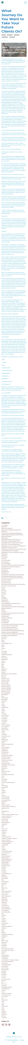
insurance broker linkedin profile (9, 814)
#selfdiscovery (5, 619)
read (2, 929)
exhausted (4, 766)
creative (3, 733)
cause (3, 704)
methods (3, 867)
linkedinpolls (4, 845)
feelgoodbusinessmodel (7, 774)
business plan (4, 683)
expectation (4, 768)
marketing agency (6, 856)
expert (3, 769)
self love (3, 947)
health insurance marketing (8, 806)
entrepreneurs (5, 761)
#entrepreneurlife (5, 581)
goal (2, 784)
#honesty (3, 590)
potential (3, 920)
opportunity (4, 899)
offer (2, 889)
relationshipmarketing (7, 934)
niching (3, 884)
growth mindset (5, 797)
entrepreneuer (5, 752)
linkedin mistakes (5, 840)
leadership (4, 824)
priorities (3, 921)
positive (3, 918)
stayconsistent (5, 969)
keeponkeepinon (5, 822)
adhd (2, 646)
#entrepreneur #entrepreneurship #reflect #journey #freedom (12, 578)
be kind (3, 661)
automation (4, 657)
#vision (3, 642)
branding (4, 34)
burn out (3, 675)
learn (2, 825)
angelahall (4, 653)
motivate (3, 870)
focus (2, 776)
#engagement (5, 571)
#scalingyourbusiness (6, 618)
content (3, 723)
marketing (4, 854)
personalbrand (5, 910)
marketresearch (5, 864)
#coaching (4, 555)
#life (2, 595)
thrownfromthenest (6, 993)
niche (2, 880)
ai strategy (4, 651)
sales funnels (4, 940)
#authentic (4, 526)
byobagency (9, 34)
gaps (2, 777)
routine (3, 937)
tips (2, 998)
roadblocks (4, 936)
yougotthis (4, 1017)
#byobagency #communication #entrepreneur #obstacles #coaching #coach (13, 546)
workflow (3, 1012)
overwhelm (4, 904)
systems (3, 980)
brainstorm (4, 669)
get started (4, 779)
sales (2, 939)
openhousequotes (6, 896)
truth (2, 1003)
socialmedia (4, 963)
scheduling (4, 945)
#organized (4, 600)
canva (3, 702)
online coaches (5, 892)
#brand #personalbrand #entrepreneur (11, 530)
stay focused (4, 968)
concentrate (4, 717)
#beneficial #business (7, 528)
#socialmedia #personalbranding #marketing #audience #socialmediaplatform (12, 631)
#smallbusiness (5, 621)
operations (4, 897)
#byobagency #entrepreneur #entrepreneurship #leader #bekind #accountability (13, 549)
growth (3, 795)
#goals (3, 589)
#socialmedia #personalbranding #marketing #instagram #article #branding (12, 634)
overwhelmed (5, 905)
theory (3, 992)
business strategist (6, 688)
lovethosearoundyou (6, 851)
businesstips (4, 694)
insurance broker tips (6, 816)
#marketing (4, 598)
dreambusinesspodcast (7, 744)
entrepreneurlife (5, 758)
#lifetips (3, 597)
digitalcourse (4, 739)
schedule (3, 944)
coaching (3, 713)
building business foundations (9, 673)
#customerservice (6, 568)
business (3, 677)
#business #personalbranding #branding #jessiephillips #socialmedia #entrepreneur (12, 534)
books (3, 667)
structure (3, 976)
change (3, 705)
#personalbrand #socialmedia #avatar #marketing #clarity (11, 604)
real (2, 931)
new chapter (4, 878)
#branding (4, 531)
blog (2, 664)
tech (2, 982)
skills (2, 953)
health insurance (5, 805)
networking (4, 877)
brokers (3, 672)
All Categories (4, 525)
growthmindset (5, 798)
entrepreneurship (5, 763)
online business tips (6, 891)
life (2, 827)
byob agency (4, 697)
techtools (3, 985)
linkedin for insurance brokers (9, 838)
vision (2, 1009)
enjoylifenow (4, 750)
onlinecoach (4, 894)
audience (3, 656)
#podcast (3, 611)
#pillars (3, 610)
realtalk (3, 932)
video (2, 1008)
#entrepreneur (5, 573)
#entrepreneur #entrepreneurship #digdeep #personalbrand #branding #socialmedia (12, 575)
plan (2, 913)
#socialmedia (4, 622)
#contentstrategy (5, 563)
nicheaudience (5, 881)
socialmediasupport (6, 964)
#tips (2, 640)
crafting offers (5, 729)
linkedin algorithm (6, 837)
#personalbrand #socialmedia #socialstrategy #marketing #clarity (12, 607)
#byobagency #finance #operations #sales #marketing (12, 553)
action (3, 645)
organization (4, 900)
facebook (3, 773)
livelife (3, 848)
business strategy (5, 689)
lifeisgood (4, 830)
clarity (3, 709)
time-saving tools (5, 995)
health (3, 803)
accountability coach (6, 643)
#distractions (4, 570)
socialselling (4, 966)
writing (3, 1016)
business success (5, 691)
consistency (4, 720)
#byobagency (5, 538)
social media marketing (7, 961)
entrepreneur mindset (7, 755)
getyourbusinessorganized (8, 782)
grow (2, 793)
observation (4, 888)
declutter (3, 737)
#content (3, 558)
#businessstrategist (6, 536)
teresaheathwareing (6, 987)
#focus (3, 587)
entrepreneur (4, 753)
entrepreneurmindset (6, 760)
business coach (5, 678)
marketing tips (5, 857)
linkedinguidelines (6, 843)
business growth (5, 680)
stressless (3, 974)
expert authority (5, 771)
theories (3, 990)
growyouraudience (6, 800)
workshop (4, 1014)
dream (3, 742)
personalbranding (5, 912)
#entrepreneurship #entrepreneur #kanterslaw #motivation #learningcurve (13, 585)
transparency (4, 1000)
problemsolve (4, 923)
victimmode (4, 1006)
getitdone (4, 781)
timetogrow (4, 996)
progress (3, 924)
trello (2, 1001)
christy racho (4, 707)
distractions (4, 741)
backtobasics (4, 659)
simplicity (3, 952)
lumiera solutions (5, 853)
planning (3, 915)
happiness (4, 801)
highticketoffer (5, 808)
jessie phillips (4, 821)
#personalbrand (5, 602)
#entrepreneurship (6, 582)
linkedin (3, 835)
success (3, 977)
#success (3, 638)
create (3, 731)
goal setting (4, 785)
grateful (3, 790)
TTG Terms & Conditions (11, 1040)
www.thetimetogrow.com (17, 512)
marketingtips (4, 862)
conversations (5, 726)
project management (6, 926)
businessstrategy (5, 693)
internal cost (4, 819)
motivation (4, 872)
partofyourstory (5, 907)
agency (3, 648)
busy (2, 696)
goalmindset (4, 787)
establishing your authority (8, 765)
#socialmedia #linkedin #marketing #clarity (12, 624)
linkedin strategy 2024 (7, 841)
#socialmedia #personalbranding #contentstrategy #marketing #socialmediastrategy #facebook (9, 627)
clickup (3, 710)
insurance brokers (5, 817)
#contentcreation (5, 560)
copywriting (4, 728)
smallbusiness (4, 956)
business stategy (5, 686)
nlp (2, 886)
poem (3, 916)
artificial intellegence (6, 654)
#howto (3, 592)
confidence (4, 718)
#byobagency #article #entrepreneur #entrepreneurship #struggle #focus (10, 540)
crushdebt (4, 734)
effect (3, 745)
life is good (4, 829)
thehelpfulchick (5, 988)
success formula (5, 979)
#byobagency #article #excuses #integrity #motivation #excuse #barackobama (12, 543)
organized (4, 902)
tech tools (4, 984)
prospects (4, 928)
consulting (4, 721)
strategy (3, 972)
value (2, 1004)
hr (2, 809)
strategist (3, 971)
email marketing (5, 747)
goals (2, 789)
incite (2, 813)
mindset (3, 869)
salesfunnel (4, 942)
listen (3, 846)
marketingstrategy (6, 861)
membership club (5, 865)
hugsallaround (5, 811)
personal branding (6, 908)
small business (5, 37)
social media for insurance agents (10, 960)
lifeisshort (4, 832)
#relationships (5, 616)
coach (3, 712)
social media (12, 37)
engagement (16, 34)
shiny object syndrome (7, 948)
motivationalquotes (6, 873)
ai (1, 650)
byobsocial (4, 701)
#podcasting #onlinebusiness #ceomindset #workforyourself (12, 613)
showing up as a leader (7, 950)
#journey (3, 594)
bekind (3, 662)
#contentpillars (5, 562)
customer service (5, 736)
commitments (5, 715)
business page (5, 681)
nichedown (4, 883)
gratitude (3, 792)
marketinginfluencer (6, 859)
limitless (3, 833)
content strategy (5, 725)
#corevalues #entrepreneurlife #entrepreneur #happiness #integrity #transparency (13, 565)
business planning (6, 685)
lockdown (4, 849)
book (2, 665)
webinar (3, 1011)
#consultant (4, 557)
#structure (4, 637)
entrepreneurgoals (6, 757)
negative (3, 875)
